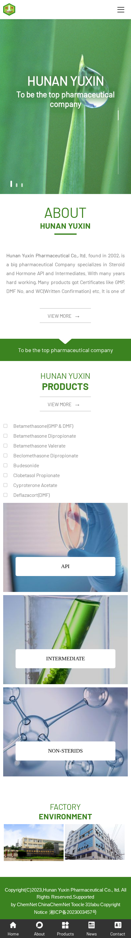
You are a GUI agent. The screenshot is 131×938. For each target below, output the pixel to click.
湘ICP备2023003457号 (73, 912)
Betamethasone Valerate (39, 445)
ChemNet (27, 904)
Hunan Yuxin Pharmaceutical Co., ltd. (46, 255)
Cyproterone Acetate (35, 485)
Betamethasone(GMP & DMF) (43, 426)
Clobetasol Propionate (36, 475)
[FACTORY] (34, 859)
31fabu (92, 904)
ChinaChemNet (54, 904)
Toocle (77, 904)
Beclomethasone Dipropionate (45, 455)
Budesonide (26, 465)
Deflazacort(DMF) (31, 495)
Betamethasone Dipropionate (44, 436)
